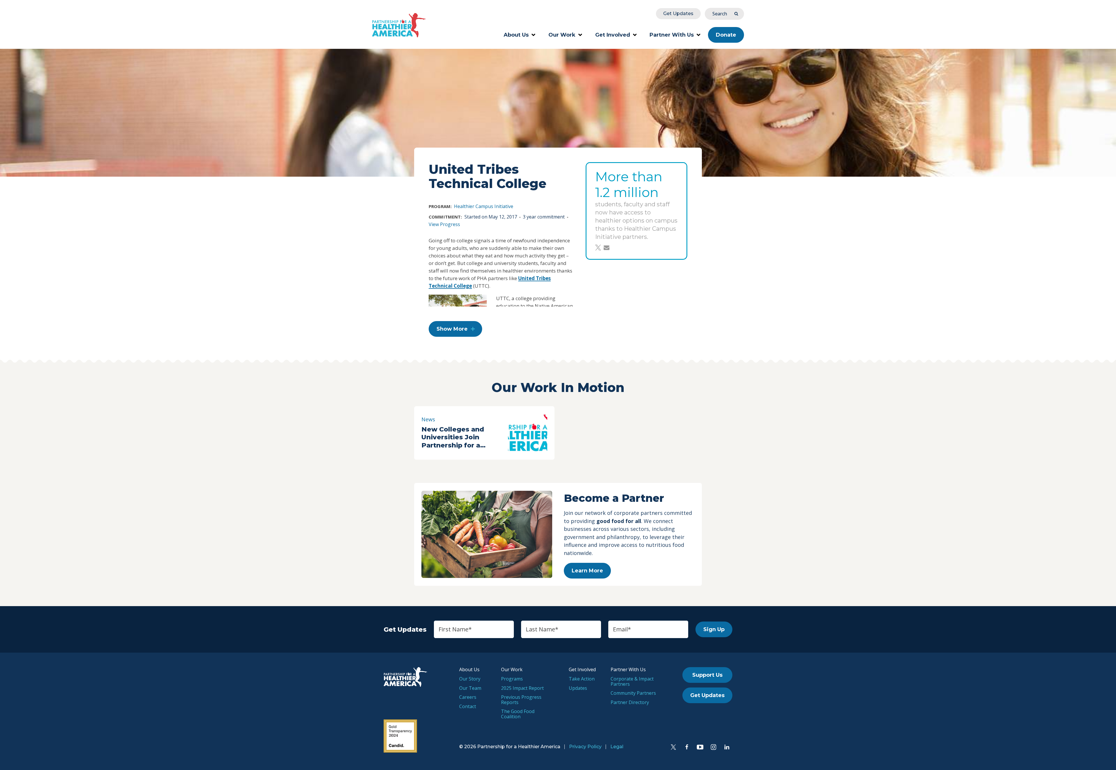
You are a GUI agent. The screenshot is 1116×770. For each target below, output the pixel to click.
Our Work (561, 35)
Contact (467, 706)
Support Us (707, 675)
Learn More (587, 570)
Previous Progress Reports (521, 699)
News (428, 419)
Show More (452, 329)
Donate (726, 35)
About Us (516, 35)
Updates (578, 688)
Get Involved (612, 35)
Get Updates (678, 13)
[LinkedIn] (726, 747)
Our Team (470, 688)
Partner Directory (630, 702)
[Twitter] (673, 747)
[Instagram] (713, 747)
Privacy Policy (585, 746)
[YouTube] (700, 747)
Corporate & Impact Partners (632, 681)
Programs (512, 679)
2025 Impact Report (522, 688)
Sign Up (714, 629)
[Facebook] (686, 747)
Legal (616, 746)
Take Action (582, 679)
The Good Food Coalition (517, 714)
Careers (467, 697)
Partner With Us (672, 35)
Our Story (469, 679)
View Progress (444, 224)
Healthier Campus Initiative (483, 206)
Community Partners (633, 693)
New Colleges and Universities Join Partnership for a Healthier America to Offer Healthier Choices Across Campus (462, 437)
